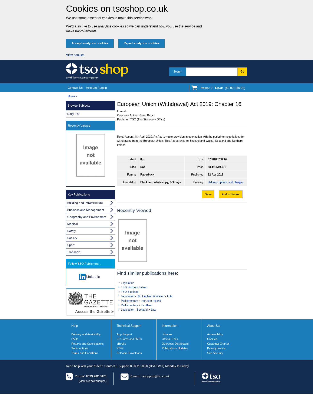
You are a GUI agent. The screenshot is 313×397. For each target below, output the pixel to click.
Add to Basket (231, 194)
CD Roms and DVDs (129, 339)
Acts (169, 296)
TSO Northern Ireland (134, 287)
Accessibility (215, 334)
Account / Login (96, 87)
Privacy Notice (216, 348)
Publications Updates (175, 348)
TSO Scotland (129, 291)
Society (72, 238)
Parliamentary (129, 300)
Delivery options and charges (226, 182)
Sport (71, 245)
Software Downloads (129, 353)
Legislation (127, 282)
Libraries (167, 334)
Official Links (170, 339)
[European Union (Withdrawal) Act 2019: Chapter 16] (132, 240)
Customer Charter (218, 343)
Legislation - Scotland (134, 309)
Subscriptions (79, 348)
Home (71, 96)
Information (169, 325)
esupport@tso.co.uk (155, 376)
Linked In (93, 276)
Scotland (146, 305)
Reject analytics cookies (141, 43)
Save (208, 194)
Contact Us (75, 87)
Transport (73, 252)
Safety (71, 231)
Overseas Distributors (175, 343)
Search (177, 71)
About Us (213, 325)
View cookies (75, 55)
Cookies (212, 339)
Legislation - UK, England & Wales (142, 296)
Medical (72, 224)
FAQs (74, 339)
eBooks (121, 343)
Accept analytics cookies (90, 43)
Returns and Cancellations (87, 343)
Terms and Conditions (84, 353)
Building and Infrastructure (85, 202)
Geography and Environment (86, 216)
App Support (124, 334)
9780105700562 (217, 159)
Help (74, 325)
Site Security (215, 353)
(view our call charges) (92, 381)
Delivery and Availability (86, 334)
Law (153, 309)
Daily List (73, 114)
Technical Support (129, 325)
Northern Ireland (151, 300)
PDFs (120, 348)
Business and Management (85, 209)
